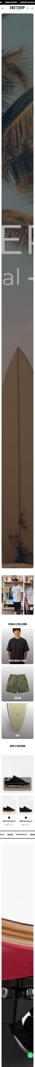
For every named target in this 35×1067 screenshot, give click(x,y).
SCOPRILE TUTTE (15, 786)
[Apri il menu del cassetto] (2, 8)
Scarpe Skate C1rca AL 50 (9, 821)
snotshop (4, 835)
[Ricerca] (27, 8)
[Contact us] (30, 1055)
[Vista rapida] (14, 798)
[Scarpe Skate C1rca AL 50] (9, 805)
